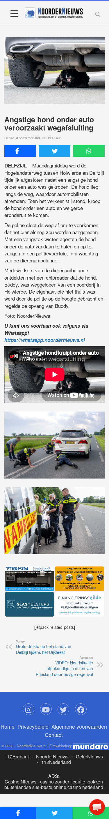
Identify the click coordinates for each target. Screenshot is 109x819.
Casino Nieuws (20, 781)
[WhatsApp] (89, 151)
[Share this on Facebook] (20, 151)
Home (8, 726)
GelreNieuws (89, 756)
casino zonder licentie (62, 781)
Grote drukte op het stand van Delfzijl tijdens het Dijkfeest (43, 647)
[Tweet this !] (54, 151)
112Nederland (56, 762)
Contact (54, 734)
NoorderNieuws (52, 756)
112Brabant (17, 756)
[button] (97, 807)
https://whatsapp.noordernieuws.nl (44, 339)
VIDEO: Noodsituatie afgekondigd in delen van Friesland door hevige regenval (64, 666)
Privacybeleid (33, 726)
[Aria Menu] (14, 13)
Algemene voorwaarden (79, 726)
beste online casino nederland (72, 787)
